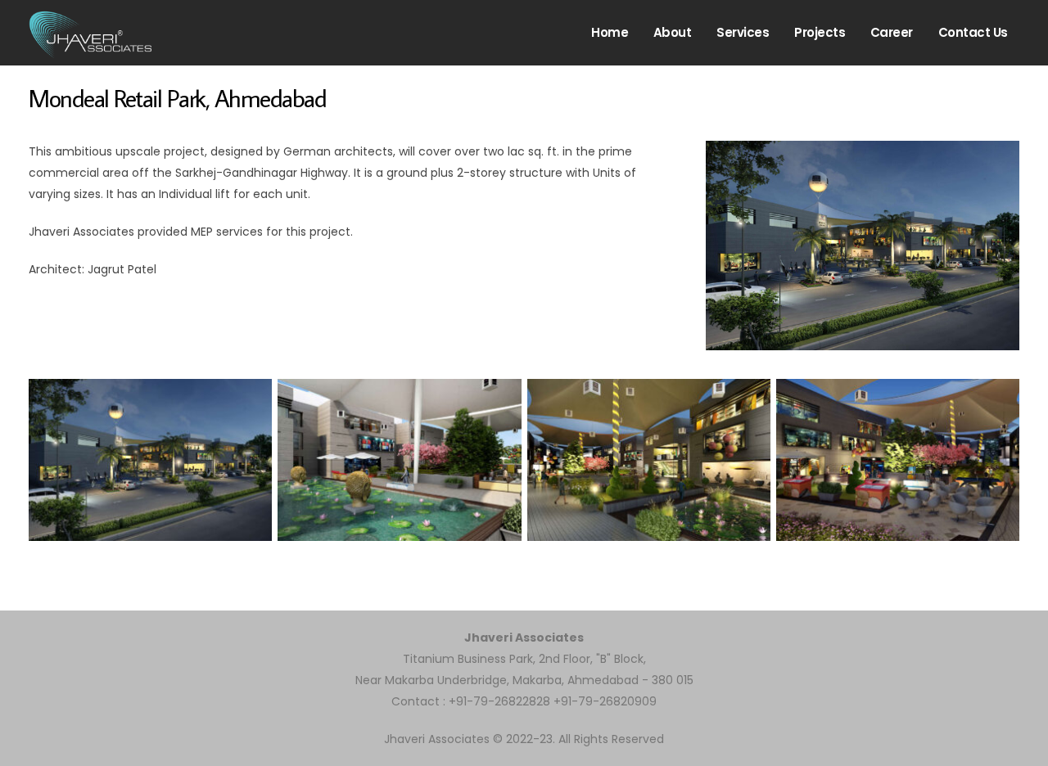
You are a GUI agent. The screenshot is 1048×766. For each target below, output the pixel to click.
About (672, 32)
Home (609, 32)
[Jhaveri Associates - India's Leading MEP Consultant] (90, 32)
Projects (819, 32)
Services (742, 32)
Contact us (973, 32)
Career (891, 32)
